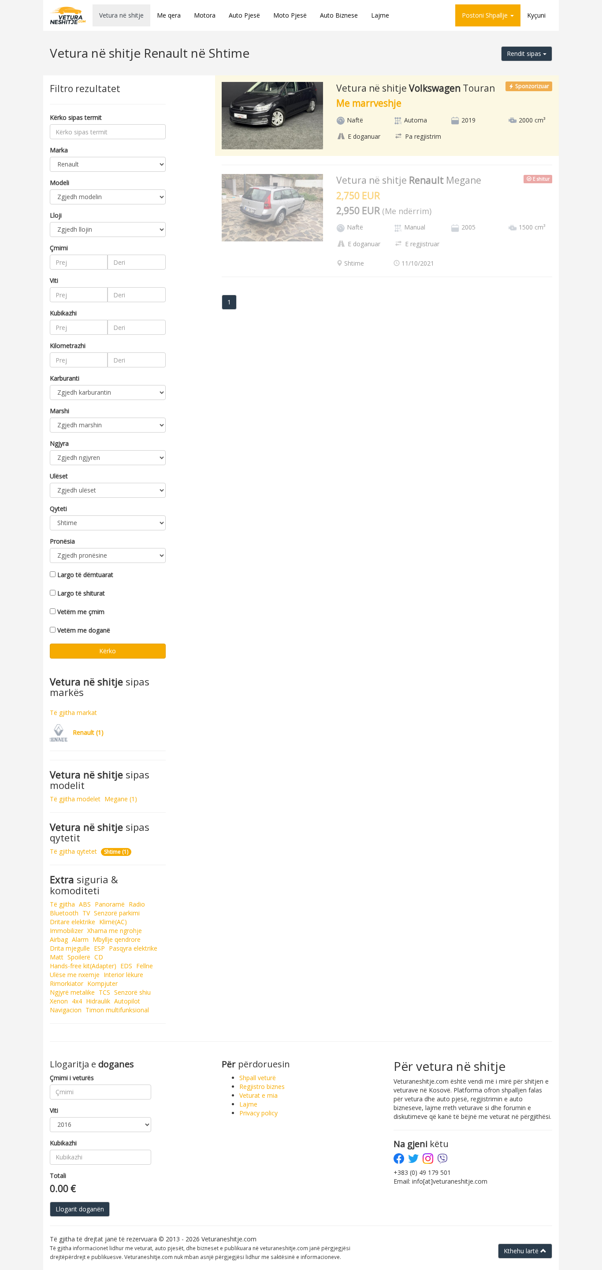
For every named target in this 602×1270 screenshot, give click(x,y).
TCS (104, 992)
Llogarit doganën (80, 1209)
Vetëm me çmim (80, 611)
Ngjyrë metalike (72, 992)
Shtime (116, 851)
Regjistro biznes (262, 1086)
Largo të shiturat (81, 593)
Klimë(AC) (113, 922)
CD (98, 957)
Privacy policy (258, 1113)
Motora (205, 15)
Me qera (169, 15)
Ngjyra (59, 443)
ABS (85, 904)
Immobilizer (66, 930)
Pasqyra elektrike (133, 948)
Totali (58, 1175)
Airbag (59, 939)
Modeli (59, 182)
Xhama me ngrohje (114, 930)
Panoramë (110, 904)
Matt (56, 957)
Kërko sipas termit (76, 117)
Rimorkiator (66, 983)
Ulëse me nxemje (75, 974)
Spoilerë (78, 957)
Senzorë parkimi (117, 913)
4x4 (77, 1001)
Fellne (144, 966)
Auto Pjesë (244, 15)
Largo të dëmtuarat (85, 574)
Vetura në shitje (121, 15)
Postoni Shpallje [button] (485, 15)
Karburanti (64, 378)
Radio (137, 904)
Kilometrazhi (67, 345)
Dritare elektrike (72, 922)
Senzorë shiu (132, 992)
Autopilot (127, 1001)
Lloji (56, 215)
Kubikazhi (63, 313)
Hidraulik (98, 1001)
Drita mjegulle (70, 948)
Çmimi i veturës (72, 1078)
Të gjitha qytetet (73, 851)
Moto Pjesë (290, 15)
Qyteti (58, 508)
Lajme (380, 15)
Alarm (80, 939)
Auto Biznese (339, 15)
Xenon (59, 1001)
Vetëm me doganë (83, 630)
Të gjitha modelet (75, 799)
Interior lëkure (123, 974)
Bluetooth (64, 913)
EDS (126, 966)
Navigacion (66, 1010)
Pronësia (62, 541)
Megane (120, 799)
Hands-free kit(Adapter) (83, 966)
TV (86, 913)
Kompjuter (102, 983)
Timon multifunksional (117, 1010)
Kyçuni (536, 15)
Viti (54, 280)
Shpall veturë (257, 1078)
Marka (59, 150)
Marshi (59, 411)
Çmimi (59, 248)
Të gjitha (62, 904)
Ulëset (59, 476)
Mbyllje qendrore (117, 939)
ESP (99, 948)
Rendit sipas (525, 53)
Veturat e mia (258, 1095)
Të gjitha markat (73, 712)
